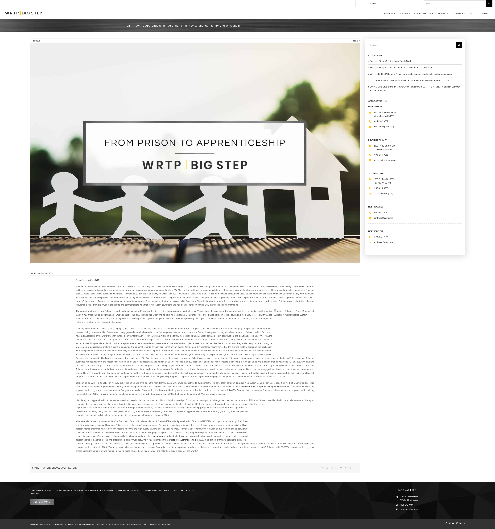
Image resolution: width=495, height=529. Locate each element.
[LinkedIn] (332, 468)
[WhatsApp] (336, 468)
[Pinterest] (345, 468)
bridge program (135, 436)
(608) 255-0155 (381, 154)
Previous (36, 41)
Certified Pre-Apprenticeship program (157, 439)
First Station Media (156, 524)
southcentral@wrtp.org (384, 160)
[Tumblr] (341, 468)
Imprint (138, 524)
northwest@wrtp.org (383, 218)
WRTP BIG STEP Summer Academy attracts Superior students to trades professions (409, 74)
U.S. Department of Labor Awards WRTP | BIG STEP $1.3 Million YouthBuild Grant (408, 80)
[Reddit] (327, 468)
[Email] (355, 468)
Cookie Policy (118, 524)
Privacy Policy (70, 524)
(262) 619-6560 (381, 188)
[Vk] (350, 468)
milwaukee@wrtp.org (384, 126)
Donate (372, 4)
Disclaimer (95, 524)
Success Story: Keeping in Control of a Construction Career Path (400, 67)
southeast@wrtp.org (383, 193)
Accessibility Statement (83, 524)
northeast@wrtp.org (383, 242)
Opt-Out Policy (129, 524)
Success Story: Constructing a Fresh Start (389, 61)
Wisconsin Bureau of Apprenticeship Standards (261, 386)
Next (355, 41)
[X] (322, 468)
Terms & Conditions (106, 524)
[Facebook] (318, 468)
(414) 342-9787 (381, 121)
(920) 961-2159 (381, 212)
